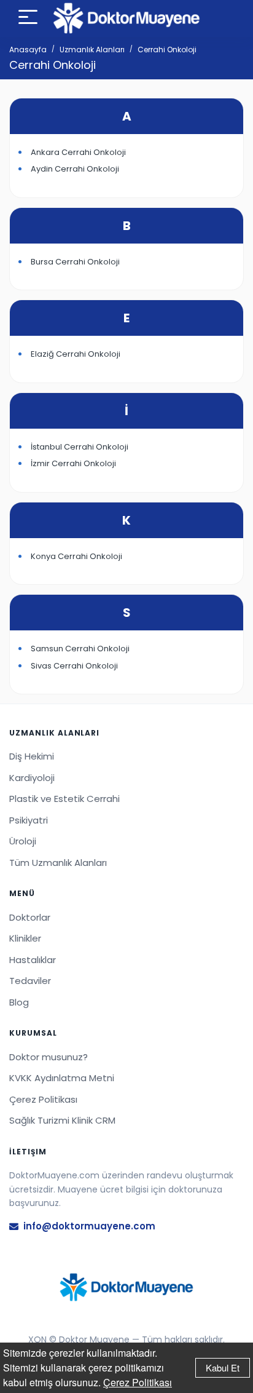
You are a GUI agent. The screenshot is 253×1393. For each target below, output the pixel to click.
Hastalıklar (32, 959)
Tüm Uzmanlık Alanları (58, 862)
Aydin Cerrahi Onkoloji (75, 169)
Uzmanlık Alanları (92, 49)
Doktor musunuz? (48, 1056)
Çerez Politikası (137, 1382)
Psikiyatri (28, 820)
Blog (19, 1002)
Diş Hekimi (31, 756)
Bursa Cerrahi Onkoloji (75, 262)
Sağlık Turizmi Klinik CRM (62, 1120)
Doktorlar (29, 917)
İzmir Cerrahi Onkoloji (73, 463)
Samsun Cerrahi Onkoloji (80, 648)
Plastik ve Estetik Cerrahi (64, 798)
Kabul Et (222, 1367)
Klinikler (25, 938)
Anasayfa (28, 49)
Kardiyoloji (32, 777)
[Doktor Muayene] (126, 1287)
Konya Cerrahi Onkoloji (76, 556)
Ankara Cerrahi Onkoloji (78, 152)
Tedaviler (30, 980)
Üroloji (22, 841)
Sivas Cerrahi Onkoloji (74, 666)
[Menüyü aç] (28, 19)
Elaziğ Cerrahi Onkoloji (75, 354)
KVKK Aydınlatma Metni (61, 1077)
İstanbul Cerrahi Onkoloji (79, 447)
